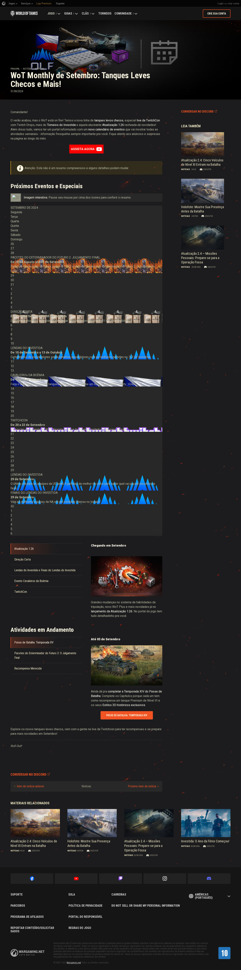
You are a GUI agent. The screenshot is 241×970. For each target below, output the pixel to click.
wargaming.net (27, 953)
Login (220, 3)
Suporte (17, 894)
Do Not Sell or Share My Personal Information (145, 905)
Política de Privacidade (85, 905)
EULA (72, 894)
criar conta (233, 3)
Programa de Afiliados (27, 917)
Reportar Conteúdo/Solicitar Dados (32, 929)
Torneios (104, 13)
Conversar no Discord (197, 111)
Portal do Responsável (85, 917)
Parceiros (18, 905)
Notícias (27, 68)
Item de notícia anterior (30, 786)
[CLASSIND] (224, 953)
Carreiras (118, 894)
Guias (68, 13)
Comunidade (123, 13)
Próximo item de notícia (142, 786)
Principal (15, 68)
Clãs (85, 13)
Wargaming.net (74, 962)
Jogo (51, 13)
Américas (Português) (204, 896)
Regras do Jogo (80, 928)
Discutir (207, 169)
